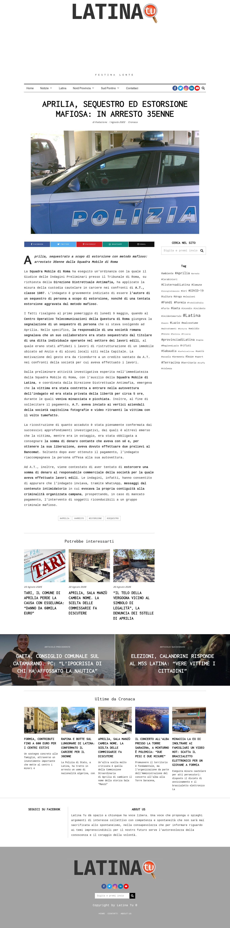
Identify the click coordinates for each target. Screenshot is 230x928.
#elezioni (189, 296)
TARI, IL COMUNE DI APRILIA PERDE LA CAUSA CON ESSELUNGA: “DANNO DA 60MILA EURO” (44, 603)
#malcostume (190, 322)
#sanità (200, 351)
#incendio (187, 308)
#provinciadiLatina (178, 339)
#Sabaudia (168, 351)
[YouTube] (197, 88)
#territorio (188, 362)
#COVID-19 (196, 290)
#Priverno (186, 334)
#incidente (199, 308)
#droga (178, 296)
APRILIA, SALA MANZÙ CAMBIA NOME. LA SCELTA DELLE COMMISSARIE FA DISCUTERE (88, 603)
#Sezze (190, 356)
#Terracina (170, 362)
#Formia (180, 302)
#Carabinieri (169, 279)
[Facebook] (174, 88)
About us (126, 913)
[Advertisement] (115, 48)
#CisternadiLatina (175, 284)
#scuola (166, 356)
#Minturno (182, 329)
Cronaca (133, 122)
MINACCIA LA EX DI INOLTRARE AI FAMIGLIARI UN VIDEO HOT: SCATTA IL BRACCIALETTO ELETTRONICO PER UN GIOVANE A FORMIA (188, 751)
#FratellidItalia (195, 303)
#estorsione (95, 518)
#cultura (166, 296)
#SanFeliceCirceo (186, 351)
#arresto (79, 518)
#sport (199, 356)
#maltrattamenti (168, 329)
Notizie (44, 88)
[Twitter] (180, 88)
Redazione (101, 122)
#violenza (166, 368)
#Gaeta (175, 308)
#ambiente (167, 273)
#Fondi (166, 302)
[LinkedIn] (191, 88)
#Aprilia (64, 518)
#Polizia (165, 334)
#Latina (192, 315)
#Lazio (175, 322)
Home (30, 88)
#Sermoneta (178, 356)
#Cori (184, 291)
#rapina (199, 340)
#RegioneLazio (170, 345)
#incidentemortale (171, 316)
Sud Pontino (108, 88)
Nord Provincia (82, 88)
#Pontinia (175, 334)
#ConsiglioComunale (170, 291)
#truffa (201, 363)
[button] (202, 251)
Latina (62, 88)
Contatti (113, 913)
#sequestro (113, 518)
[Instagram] (186, 88)
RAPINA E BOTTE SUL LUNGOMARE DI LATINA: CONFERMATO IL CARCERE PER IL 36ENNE (78, 747)
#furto (165, 308)
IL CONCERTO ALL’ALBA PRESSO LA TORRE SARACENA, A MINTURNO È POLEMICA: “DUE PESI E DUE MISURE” (152, 747)
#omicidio (194, 328)
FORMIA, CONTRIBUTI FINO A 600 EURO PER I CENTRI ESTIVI (40, 743)
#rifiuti (185, 345)
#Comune (196, 284)
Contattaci (132, 88)
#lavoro (164, 323)
